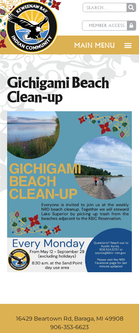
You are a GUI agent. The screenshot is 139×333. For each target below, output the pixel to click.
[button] (128, 45)
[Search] (131, 7)
